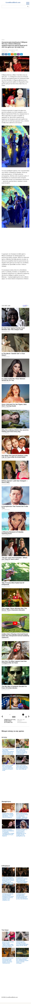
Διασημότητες (5, 51)
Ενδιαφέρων (6, 866)
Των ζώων (5, 930)
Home (3, 39)
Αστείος (4, 737)
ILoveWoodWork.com (13, 2)
